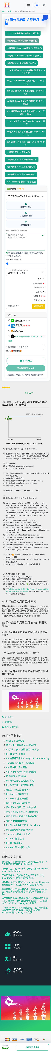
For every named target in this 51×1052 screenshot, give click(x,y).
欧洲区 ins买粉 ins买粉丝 (18, 803)
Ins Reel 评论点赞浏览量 (18, 847)
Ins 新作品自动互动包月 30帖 (20, 780)
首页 (3, 11)
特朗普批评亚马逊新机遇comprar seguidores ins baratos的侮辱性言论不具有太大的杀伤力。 (25, 883)
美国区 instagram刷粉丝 (18, 821)
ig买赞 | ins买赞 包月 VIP (18, 789)
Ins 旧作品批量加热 (15, 754)
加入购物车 (27, 361)
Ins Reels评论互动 (15, 838)
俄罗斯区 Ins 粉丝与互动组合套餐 (22, 816)
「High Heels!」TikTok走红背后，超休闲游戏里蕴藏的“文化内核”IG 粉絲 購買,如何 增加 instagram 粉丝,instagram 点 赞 (25, 910)
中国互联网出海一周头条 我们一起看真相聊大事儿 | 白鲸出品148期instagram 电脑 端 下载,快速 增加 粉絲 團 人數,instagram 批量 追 (25, 901)
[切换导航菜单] (28, 5)
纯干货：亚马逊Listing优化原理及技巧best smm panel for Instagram (25, 869)
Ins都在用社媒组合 (15, 740)
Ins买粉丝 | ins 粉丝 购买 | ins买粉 (22, 749)
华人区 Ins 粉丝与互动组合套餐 (21, 745)
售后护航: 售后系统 (11, 727)
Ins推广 (10, 11)
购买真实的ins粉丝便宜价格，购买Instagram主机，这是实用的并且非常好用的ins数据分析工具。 (24, 891)
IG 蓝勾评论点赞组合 (16, 776)
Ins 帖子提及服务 (14, 843)
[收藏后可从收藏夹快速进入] (45, 17)
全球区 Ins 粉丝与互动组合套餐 (21, 772)
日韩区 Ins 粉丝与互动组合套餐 (21, 807)
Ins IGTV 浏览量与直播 (17, 798)
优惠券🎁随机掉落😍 (14, 351)
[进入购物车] (37, 5)
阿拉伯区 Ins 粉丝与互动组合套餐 (22, 812)
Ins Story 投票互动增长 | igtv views (23, 825)
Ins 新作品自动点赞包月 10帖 (20, 785)
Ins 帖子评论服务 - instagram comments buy (27, 758)
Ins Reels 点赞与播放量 (17, 794)
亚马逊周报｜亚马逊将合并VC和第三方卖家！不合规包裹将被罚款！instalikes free (25, 863)
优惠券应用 (39, 306)
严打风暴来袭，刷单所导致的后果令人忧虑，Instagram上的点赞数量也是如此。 (23, 876)
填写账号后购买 (32, 1047)
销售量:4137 (8, 717)
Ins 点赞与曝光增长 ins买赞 (19, 829)
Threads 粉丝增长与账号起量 (20, 763)
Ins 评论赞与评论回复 (16, 767)
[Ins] (7, 5)
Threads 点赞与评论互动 (18, 834)
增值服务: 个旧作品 (13, 260)
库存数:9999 (8, 722)
